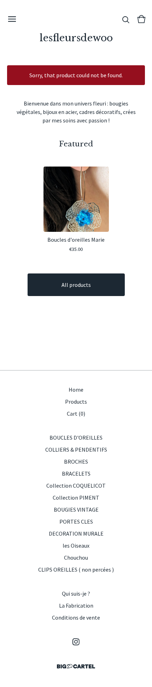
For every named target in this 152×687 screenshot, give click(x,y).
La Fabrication (76, 605)
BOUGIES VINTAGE (76, 509)
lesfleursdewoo (76, 38)
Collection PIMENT (76, 497)
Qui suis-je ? (76, 593)
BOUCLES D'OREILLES (76, 437)
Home (76, 389)
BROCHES (76, 461)
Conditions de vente (76, 617)
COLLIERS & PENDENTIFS (76, 449)
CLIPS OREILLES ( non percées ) (76, 569)
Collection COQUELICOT (76, 485)
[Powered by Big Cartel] (76, 666)
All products (76, 284)
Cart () (76, 413)
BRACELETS (76, 473)
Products (76, 401)
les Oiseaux (76, 545)
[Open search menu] (125, 19)
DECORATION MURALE (76, 533)
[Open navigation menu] (12, 19)
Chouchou (76, 557)
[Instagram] (76, 642)
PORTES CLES (76, 521)
